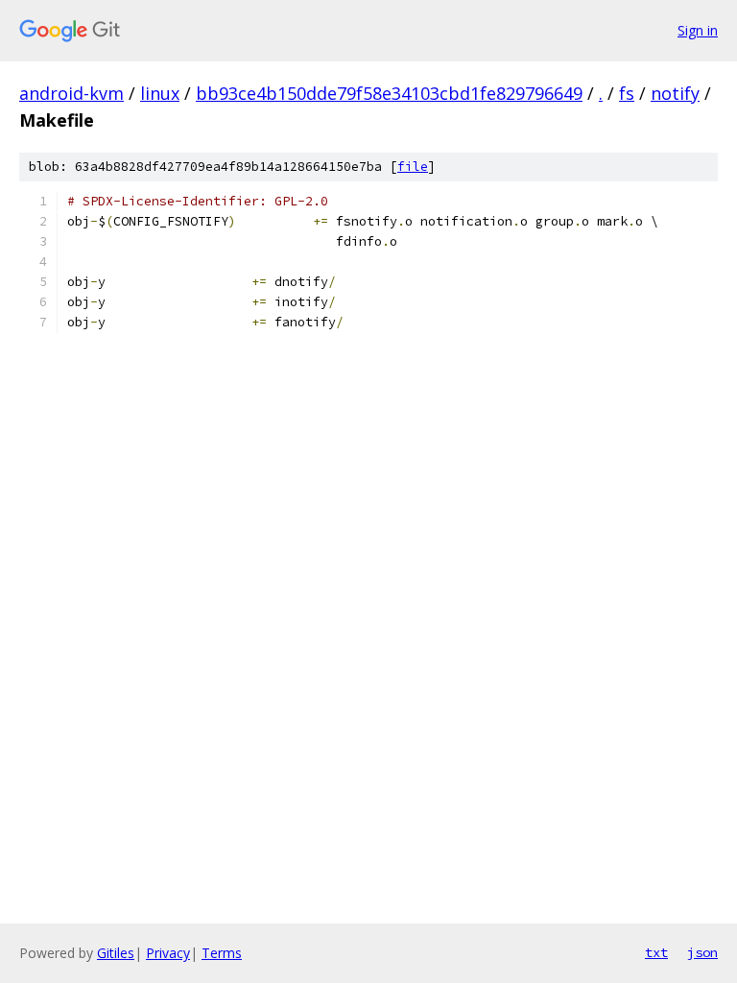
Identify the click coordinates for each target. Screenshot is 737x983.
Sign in (698, 30)
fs (626, 93)
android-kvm (71, 93)
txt (656, 952)
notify (675, 93)
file (412, 166)
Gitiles (115, 953)
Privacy (168, 953)
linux (159, 93)
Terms (222, 953)
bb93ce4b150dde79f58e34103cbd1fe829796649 (389, 93)
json (702, 952)
